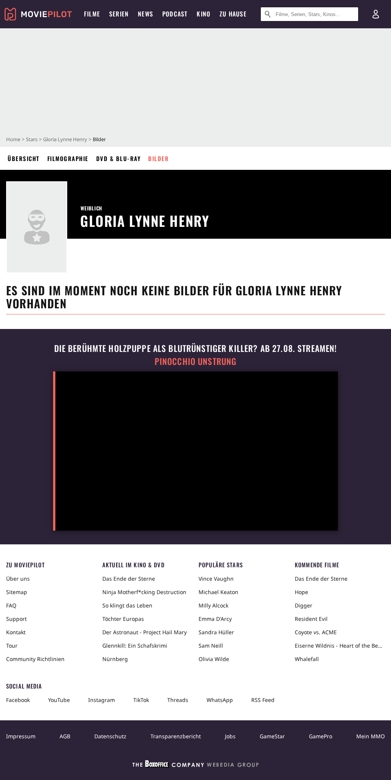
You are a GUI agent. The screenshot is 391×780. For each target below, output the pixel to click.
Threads (177, 699)
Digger (303, 605)
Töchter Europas (123, 618)
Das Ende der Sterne (128, 578)
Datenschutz (110, 736)
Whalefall (307, 659)
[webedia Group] (195, 765)
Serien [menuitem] (119, 13)
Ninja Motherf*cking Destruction (144, 592)
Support (16, 618)
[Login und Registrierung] (375, 14)
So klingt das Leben (127, 605)
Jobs (230, 736)
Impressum (21, 736)
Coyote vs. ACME (316, 632)
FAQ (11, 605)
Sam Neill (211, 645)
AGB (65, 736)
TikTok (141, 699)
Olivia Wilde (214, 659)
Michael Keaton (218, 592)
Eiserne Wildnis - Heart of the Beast (340, 645)
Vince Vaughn (216, 578)
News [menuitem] (145, 13)
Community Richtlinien (35, 659)
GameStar (272, 736)
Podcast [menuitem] (174, 13)
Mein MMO (370, 736)
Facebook (18, 699)
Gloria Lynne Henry (65, 139)
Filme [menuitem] (92, 13)
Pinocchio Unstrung (196, 361)
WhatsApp (220, 699)
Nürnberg (115, 659)
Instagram (101, 699)
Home (13, 139)
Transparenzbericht (175, 736)
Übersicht (24, 158)
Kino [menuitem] (203, 13)
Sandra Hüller (216, 632)
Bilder (158, 158)
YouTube (59, 699)
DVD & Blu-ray (118, 158)
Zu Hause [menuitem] (233, 13)
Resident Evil (311, 618)
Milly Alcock (213, 605)
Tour (12, 645)
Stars (31, 139)
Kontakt (16, 632)
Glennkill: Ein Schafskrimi (134, 645)
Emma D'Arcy (215, 618)
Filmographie (68, 158)
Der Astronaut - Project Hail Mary (144, 632)
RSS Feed (263, 699)
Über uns (18, 578)
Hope (301, 592)
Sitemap (16, 592)
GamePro (320, 736)
